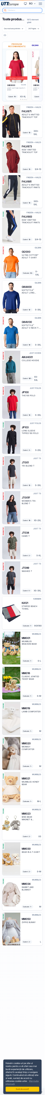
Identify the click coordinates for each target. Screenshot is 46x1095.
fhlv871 (26, 111)
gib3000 (11, 85)
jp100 (25, 392)
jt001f (26, 497)
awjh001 (27, 357)
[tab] (18, 99)
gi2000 (26, 251)
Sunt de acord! (22, 1089)
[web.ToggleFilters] (5, 35)
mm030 (26, 848)
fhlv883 (27, 216)
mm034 (26, 883)
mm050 (26, 919)
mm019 (26, 708)
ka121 (25, 603)
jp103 (25, 427)
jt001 (25, 462)
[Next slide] (38, 75)
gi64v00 (27, 322)
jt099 (25, 567)
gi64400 (27, 286)
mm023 (26, 813)
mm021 (26, 778)
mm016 (26, 673)
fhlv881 (27, 181)
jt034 (25, 532)
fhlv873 (27, 146)
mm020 (26, 743)
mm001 (26, 638)
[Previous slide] (7, 75)
